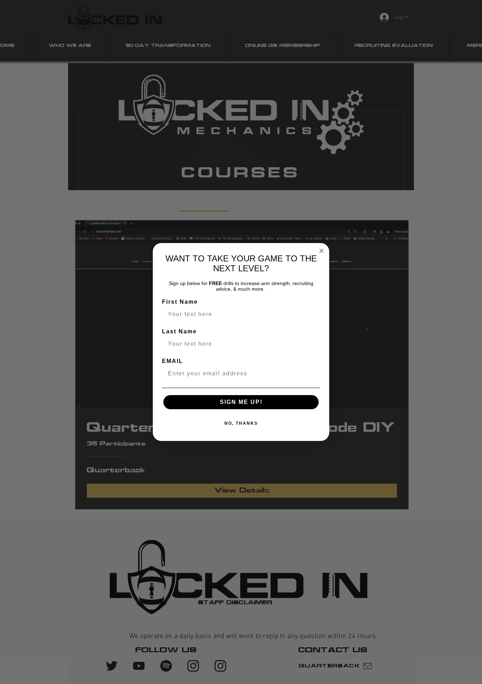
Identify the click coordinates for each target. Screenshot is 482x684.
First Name (180, 302)
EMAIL (172, 361)
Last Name (179, 331)
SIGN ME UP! (241, 402)
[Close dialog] (321, 251)
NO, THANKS (241, 423)
